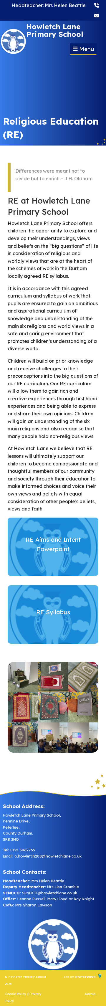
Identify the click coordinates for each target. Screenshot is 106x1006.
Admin (90, 994)
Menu (86, 48)
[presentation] (96, 5)
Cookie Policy (15, 994)
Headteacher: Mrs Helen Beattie (48, 5)
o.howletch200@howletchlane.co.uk (48, 856)
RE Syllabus (53, 612)
